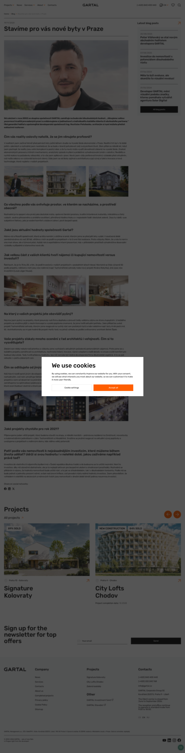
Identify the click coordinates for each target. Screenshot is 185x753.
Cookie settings (71, 387)
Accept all (113, 387)
